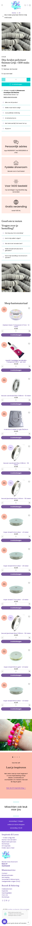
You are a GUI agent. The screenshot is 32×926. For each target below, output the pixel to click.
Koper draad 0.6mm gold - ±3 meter (16, 667)
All (19, 13)
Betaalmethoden (7, 875)
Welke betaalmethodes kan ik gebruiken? (14, 249)
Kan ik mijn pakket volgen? (13, 238)
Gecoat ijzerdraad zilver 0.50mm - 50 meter (16, 633)
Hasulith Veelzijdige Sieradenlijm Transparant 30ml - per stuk (16, 361)
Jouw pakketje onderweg (12, 113)
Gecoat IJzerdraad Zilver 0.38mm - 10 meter (16, 395)
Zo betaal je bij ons (10, 118)
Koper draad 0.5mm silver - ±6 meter (16, 566)
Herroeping (5, 877)
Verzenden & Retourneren (10, 879)
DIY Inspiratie (6, 846)
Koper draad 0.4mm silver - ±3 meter (16, 532)
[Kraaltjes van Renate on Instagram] (4, 901)
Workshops (5, 844)
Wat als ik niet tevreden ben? (13, 243)
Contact (4, 873)
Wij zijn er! (8, 128)
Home (14, 13)
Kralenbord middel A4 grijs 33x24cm (16, 429)
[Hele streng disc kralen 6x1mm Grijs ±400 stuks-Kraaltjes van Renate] (16, 36)
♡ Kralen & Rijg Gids (8, 838)
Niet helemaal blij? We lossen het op (16, 123)
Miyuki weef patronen (9, 842)
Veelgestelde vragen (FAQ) (11, 881)
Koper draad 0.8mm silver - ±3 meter (16, 701)
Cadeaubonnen (7, 889)
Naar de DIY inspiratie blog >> (16, 788)
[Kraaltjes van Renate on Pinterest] (6, 901)
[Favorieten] (27, 5)
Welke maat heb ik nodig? (12, 107)
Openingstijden (7, 893)
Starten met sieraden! (9, 840)
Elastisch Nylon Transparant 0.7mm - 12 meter (16, 325)
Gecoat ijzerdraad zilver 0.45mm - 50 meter (16, 498)
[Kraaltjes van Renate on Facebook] (2, 901)
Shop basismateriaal (16, 303)
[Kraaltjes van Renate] (16, 5)
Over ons (5, 895)
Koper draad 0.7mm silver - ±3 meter (16, 599)
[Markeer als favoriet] (29, 308)
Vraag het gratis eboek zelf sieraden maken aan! (16, 923)
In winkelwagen (16, 335)
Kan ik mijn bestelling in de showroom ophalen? (16, 256)
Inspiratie (5, 891)
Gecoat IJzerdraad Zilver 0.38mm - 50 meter (16, 464)
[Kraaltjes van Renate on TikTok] (9, 901)
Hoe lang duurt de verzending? (14, 233)
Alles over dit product (11, 102)
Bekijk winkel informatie (10, 97)
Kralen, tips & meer (8, 848)
